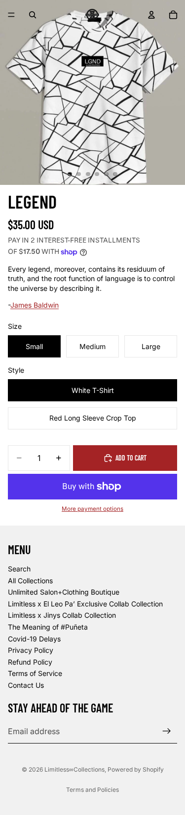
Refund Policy (30, 662)
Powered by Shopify (136, 769)
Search (19, 569)
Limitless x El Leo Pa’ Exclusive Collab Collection (85, 604)
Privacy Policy (30, 650)
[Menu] (11, 14)
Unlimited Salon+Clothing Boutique (63, 592)
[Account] (151, 15)
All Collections (30, 580)
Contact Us (26, 685)
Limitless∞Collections (74, 769)
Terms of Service (35, 673)
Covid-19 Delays (34, 638)
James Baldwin (34, 305)
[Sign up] (166, 731)
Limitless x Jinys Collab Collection (62, 615)
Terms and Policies (92, 789)
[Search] (32, 15)
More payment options (92, 508)
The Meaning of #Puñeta (48, 627)
